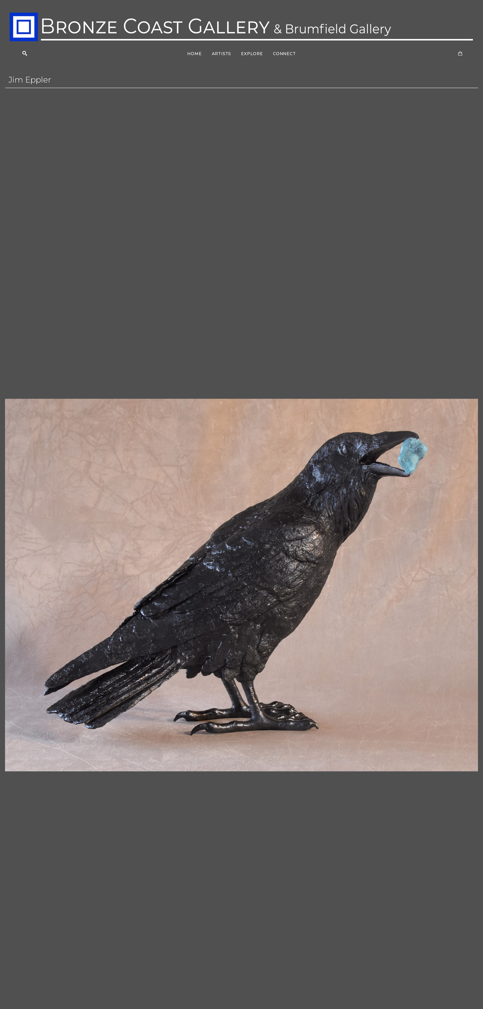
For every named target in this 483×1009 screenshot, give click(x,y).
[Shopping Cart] (460, 53)
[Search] (24, 53)
